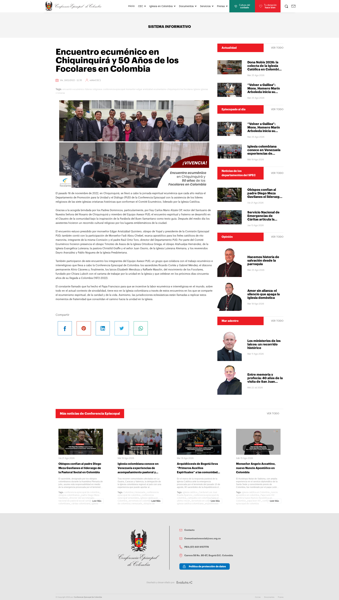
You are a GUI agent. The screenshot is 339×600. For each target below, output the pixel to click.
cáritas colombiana (81, 504)
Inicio (131, 6)
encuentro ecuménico (73, 89)
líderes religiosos (93, 89)
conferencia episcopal (114, 89)
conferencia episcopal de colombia (81, 492)
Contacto (189, 530)
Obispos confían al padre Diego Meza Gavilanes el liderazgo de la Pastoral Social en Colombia (265, 196)
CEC (140, 6)
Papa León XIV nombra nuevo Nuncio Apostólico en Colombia (255, 498)
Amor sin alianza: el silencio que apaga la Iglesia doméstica (263, 294)
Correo (258, 597)
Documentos (186, 6)
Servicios (205, 6)
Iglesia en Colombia (161, 6)
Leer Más (96, 501)
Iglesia (197, 89)
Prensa (221, 6)
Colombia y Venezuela (134, 492)
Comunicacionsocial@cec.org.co (202, 538)
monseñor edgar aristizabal (139, 89)
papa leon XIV (254, 501)
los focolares (186, 89)
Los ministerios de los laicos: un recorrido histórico (264, 344)
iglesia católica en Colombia (255, 492)
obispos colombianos (69, 495)
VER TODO (277, 48)
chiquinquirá (173, 89)
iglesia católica (190, 492)
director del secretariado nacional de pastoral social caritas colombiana (76, 501)
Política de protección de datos (207, 566)
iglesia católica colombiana (190, 504)
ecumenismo (159, 89)
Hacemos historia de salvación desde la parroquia (263, 260)
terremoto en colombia (140, 501)
